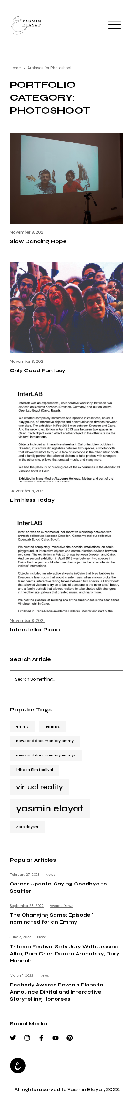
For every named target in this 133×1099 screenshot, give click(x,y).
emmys (53, 726)
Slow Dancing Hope (38, 241)
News (50, 874)
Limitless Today (32, 500)
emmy (22, 726)
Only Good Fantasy (37, 370)
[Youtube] (55, 1038)
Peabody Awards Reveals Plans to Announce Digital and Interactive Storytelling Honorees (56, 992)
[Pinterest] (69, 1038)
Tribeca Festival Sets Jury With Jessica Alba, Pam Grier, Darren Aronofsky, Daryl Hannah (65, 954)
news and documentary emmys (46, 755)
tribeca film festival (34, 770)
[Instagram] (27, 1038)
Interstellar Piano (35, 630)
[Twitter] (13, 1038)
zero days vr (27, 827)
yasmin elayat (49, 808)
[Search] (120, 679)
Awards (56, 905)
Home (15, 67)
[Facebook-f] (41, 1038)
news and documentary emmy (45, 741)
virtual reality (39, 787)
